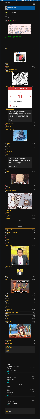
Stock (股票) (9, 2)
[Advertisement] (20, 43)
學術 (8, 346)
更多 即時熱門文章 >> (20, 406)
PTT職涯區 (6, 2)
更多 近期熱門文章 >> (20, 384)
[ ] (8, 369)
